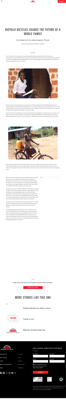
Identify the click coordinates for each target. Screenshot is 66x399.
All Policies (20, 367)
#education (37, 43)
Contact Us (3, 354)
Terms (19, 357)
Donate (62, 1)
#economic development (28, 43)
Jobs (1, 361)
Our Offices (3, 357)
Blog (1, 368)
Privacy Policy (21, 364)
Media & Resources (5, 364)
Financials (20, 354)
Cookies (20, 361)
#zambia (42, 43)
